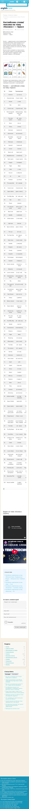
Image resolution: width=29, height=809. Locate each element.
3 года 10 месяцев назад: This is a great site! (10, 804)
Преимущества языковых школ (13, 708)
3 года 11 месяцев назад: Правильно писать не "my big (12, 802)
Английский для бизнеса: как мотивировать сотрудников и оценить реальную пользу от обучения (14, 688)
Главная (5, 15)
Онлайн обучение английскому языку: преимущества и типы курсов (14, 702)
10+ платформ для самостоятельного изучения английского (14, 698)
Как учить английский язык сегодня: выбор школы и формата (14, 677)
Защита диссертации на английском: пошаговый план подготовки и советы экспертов (14, 680)
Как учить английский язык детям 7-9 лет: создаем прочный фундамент (14, 684)
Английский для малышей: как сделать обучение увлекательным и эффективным (14, 705)
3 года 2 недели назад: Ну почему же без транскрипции (12, 801)
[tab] (8, 674)
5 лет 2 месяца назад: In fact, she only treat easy (10, 806)
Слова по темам (12, 15)
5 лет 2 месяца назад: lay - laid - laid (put (9, 805)
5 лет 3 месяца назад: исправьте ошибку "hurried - (11, 807)
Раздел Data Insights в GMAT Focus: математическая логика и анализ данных (15, 692)
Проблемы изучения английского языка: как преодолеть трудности (14, 695)
